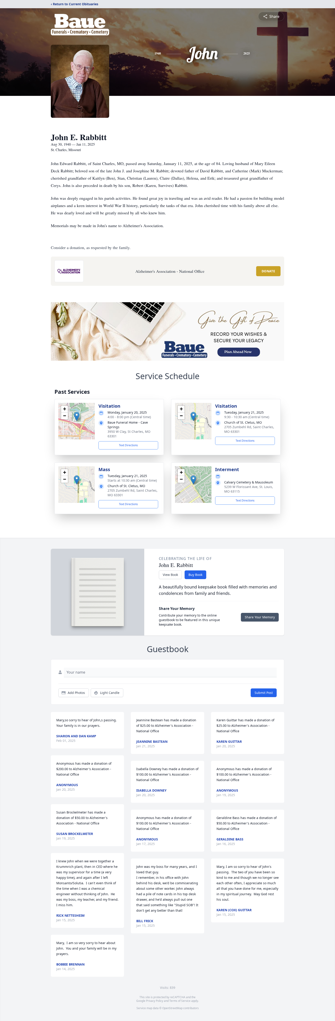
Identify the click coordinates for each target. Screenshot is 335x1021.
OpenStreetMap (172, 1008)
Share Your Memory (260, 617)
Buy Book (195, 574)
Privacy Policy (154, 1001)
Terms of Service (180, 1001)
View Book (170, 574)
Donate (268, 271)
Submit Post (264, 692)
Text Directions (128, 445)
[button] (77, 416)
